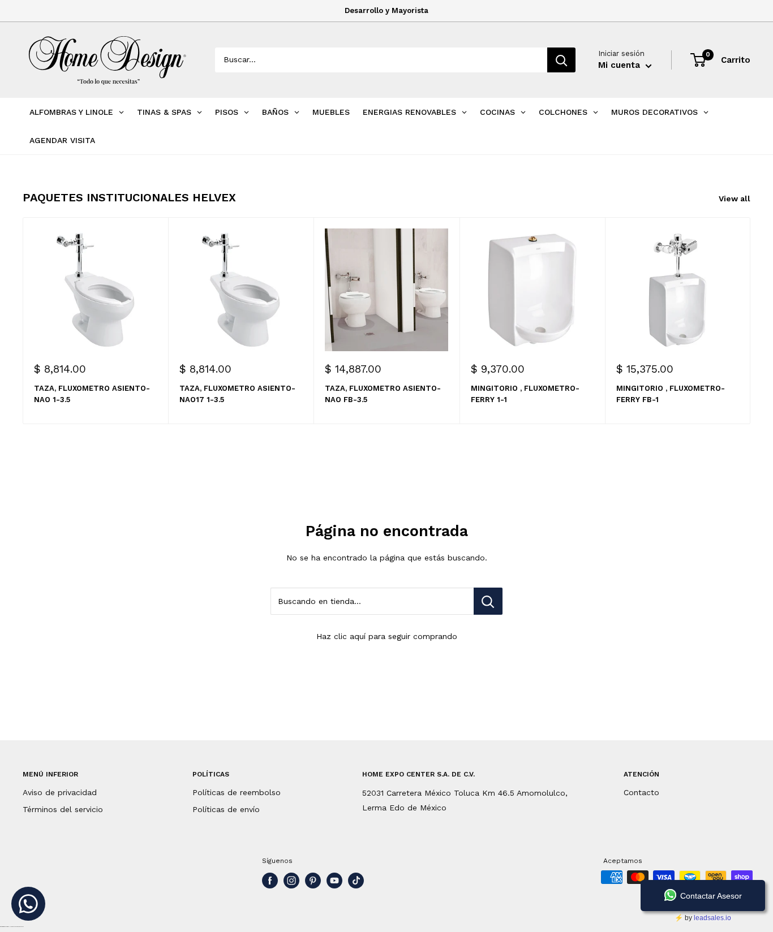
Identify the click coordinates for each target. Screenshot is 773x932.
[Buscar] (561, 60)
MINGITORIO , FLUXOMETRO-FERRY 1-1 (525, 394)
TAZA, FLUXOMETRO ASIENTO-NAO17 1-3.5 (237, 394)
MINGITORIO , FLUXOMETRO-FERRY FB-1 (670, 394)
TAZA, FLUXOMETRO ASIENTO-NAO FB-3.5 (383, 394)
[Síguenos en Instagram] (291, 880)
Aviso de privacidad (60, 792)
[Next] (751, 320)
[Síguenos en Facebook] (270, 880)
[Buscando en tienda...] (488, 601)
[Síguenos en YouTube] (334, 880)
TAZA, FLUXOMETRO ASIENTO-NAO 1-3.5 (92, 394)
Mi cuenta (620, 65)
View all (736, 198)
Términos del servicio (63, 809)
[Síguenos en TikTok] (356, 880)
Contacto (641, 792)
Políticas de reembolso (236, 792)
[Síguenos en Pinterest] (313, 880)
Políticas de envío (226, 809)
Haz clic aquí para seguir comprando (386, 636)
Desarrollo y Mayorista (386, 10)
